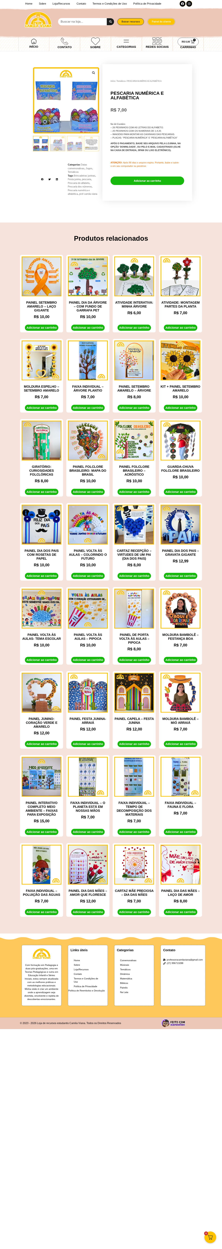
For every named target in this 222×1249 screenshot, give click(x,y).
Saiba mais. (75, 1241)
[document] (111, 624)
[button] (217, 1237)
